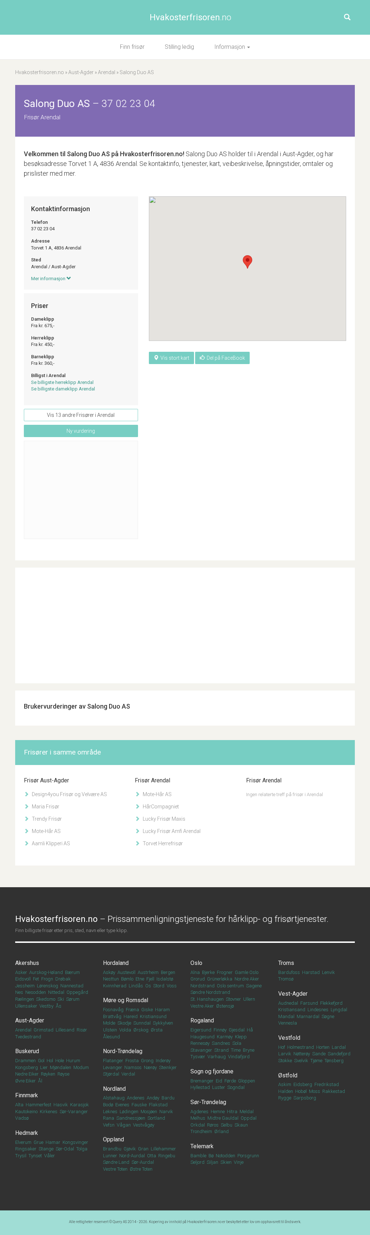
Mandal (286, 1016)
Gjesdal (237, 1030)
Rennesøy (200, 1043)
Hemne (218, 1111)
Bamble (198, 1155)
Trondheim (201, 1131)
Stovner (233, 999)
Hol (50, 1060)
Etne (139, 979)
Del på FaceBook (226, 358)
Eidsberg (302, 1084)
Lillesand (65, 1030)
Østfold (287, 1075)
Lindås (136, 985)
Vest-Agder (292, 993)
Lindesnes (317, 1009)
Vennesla (287, 1023)
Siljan (212, 1162)
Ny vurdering (80, 431)
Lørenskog (47, 985)
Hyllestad (200, 1087)
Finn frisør (132, 46)
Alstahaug (114, 1098)
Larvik (284, 1053)
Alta (19, 1104)
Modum (81, 1067)
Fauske (139, 1104)
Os (148, 985)
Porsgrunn (248, 1155)
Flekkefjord (331, 1003)
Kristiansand (291, 1009)
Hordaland (116, 963)
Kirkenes (48, 1111)
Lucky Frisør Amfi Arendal (171, 831)
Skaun (241, 1125)
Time (236, 1050)
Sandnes (221, 1043)
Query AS (120, 1222)
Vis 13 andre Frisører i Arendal (81, 415)
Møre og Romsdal (125, 1000)
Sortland (156, 1118)
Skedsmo (45, 999)
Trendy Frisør (46, 819)
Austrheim (148, 972)
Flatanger (113, 1060)
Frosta (132, 1060)
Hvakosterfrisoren (190, 17)
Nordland (114, 1088)
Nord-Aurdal (132, 1155)
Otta (151, 1155)
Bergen (168, 972)
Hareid (131, 1016)
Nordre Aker (247, 979)
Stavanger (201, 1050)
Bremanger (202, 1081)
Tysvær (197, 1056)
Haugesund (202, 1036)
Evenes (122, 1104)
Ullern (249, 999)
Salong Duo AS (88, 154)
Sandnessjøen (130, 1118)
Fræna (132, 1009)
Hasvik (60, 1104)
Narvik (166, 1111)
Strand (221, 1050)
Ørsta (157, 1030)
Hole (59, 1060)
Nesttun (111, 979)
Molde (109, 1023)
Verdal (128, 1074)
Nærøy (150, 1067)
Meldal (247, 1111)
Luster (218, 1087)
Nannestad (71, 985)
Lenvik (328, 972)
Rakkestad (333, 1091)
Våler (49, 1155)
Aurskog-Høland (46, 972)
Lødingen (129, 1111)
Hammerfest (38, 1104)
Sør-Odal (65, 1148)
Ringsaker (25, 1148)
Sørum (72, 999)
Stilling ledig (179, 46)
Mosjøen (149, 1111)
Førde (230, 1081)
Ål (40, 1081)
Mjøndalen (60, 1067)
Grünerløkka (219, 979)
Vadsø (22, 1118)
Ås (58, 1006)
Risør (82, 1030)
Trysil (20, 1155)
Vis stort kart (174, 358)
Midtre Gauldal (222, 1118)
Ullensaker (26, 1006)
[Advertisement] (81, 490)
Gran (143, 1148)
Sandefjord (339, 1053)
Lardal (339, 1047)
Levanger (112, 1067)
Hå (250, 1030)
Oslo (196, 963)
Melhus (197, 1118)
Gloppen (246, 1081)
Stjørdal (111, 1074)
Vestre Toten (115, 1169)
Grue (38, 1142)
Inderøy (163, 1060)
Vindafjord (239, 1056)
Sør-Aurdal (143, 1162)
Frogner (225, 972)
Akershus (27, 963)
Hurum (73, 1060)
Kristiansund (153, 1016)
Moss (314, 1091)
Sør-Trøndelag (208, 1102)
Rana (108, 1118)
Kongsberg (26, 1067)
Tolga (81, 1148)
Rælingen (24, 999)
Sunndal (142, 1023)
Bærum (72, 972)
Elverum (23, 1142)
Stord (158, 985)
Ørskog (141, 1030)
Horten (323, 1047)
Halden (285, 1091)
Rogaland (202, 1020)
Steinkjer (168, 1067)
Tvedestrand (28, 1036)
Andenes (136, 1098)
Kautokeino (26, 1111)
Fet (36, 979)
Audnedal (288, 1003)
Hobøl (301, 1091)
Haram (162, 1009)
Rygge (284, 1098)
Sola (236, 1043)
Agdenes (199, 1111)
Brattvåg (112, 1016)
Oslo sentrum (230, 985)
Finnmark (26, 1095)
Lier (44, 1067)
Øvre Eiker (25, 1081)
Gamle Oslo (246, 972)
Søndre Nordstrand (210, 992)
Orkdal (197, 1125)
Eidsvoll (23, 979)
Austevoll (126, 972)
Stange (46, 1148)
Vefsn (109, 1125)
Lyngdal (339, 1009)
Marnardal (308, 1016)
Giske (147, 1009)
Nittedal (56, 992)
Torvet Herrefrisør (162, 843)
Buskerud (27, 1051)
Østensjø (225, 1006)
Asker (21, 972)
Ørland (221, 1131)
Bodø (108, 1104)
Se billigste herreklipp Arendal (62, 382)
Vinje (239, 1162)
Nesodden (35, 992)
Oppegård (77, 992)
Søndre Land (116, 1162)
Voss (172, 985)
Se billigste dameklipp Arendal (63, 389)
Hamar (53, 1142)
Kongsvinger (75, 1142)
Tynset (35, 1155)
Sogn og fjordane (211, 1071)
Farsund (309, 1003)
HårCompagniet (160, 806)
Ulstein (110, 1030)
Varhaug (216, 1056)
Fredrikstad (326, 1084)
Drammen (25, 1060)
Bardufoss (289, 972)
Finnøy (220, 1030)
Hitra (232, 1111)
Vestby (46, 1006)
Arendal (106, 72)
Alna (195, 972)
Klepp (241, 1036)
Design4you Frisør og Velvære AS (69, 794)
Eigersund (200, 1030)
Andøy (153, 1098)
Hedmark (26, 1132)
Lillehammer (163, 1148)
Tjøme (316, 1060)
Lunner (110, 1155)
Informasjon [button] (230, 46)
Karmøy (225, 1036)
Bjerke (208, 972)
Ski (60, 999)
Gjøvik (130, 1148)
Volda (125, 1030)
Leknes (110, 1111)
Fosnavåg (113, 1009)
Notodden (225, 1155)
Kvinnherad (114, 985)
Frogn (47, 979)
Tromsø (285, 979)
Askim (284, 1084)
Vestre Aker (202, 1006)
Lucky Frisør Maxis (163, 819)
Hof (281, 1047)
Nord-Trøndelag (122, 1051)
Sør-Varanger (74, 1111)
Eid (219, 1081)
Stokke (285, 1060)
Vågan (124, 1125)
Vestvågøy (143, 1125)
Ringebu (166, 1155)
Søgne (328, 1016)
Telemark (202, 1146)
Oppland (113, 1139)
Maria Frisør (45, 806)
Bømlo (127, 979)
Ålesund (111, 1036)
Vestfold (289, 1037)
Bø (211, 1155)
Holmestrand (300, 1047)
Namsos (133, 1067)
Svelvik (301, 1060)
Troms (286, 963)
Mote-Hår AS (46, 831)
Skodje (124, 1023)
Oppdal (249, 1118)
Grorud (197, 979)
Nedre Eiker (27, 1074)
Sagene (254, 985)
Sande (319, 1053)
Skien (226, 1162)
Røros (213, 1125)
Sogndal (236, 1087)
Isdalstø (164, 979)
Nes (19, 992)
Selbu (226, 1125)
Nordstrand (202, 985)
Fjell (150, 979)
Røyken (48, 1074)
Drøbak (63, 979)
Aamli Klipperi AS (50, 843)
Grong (147, 1060)
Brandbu (112, 1148)
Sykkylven (163, 1023)
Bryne (248, 1050)
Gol (41, 1060)
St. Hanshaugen (207, 999)
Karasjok (79, 1104)
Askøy (109, 972)
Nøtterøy (301, 1053)
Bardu (168, 1098)
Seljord (197, 1162)
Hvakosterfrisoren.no (39, 72)
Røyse (63, 1074)
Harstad (311, 972)
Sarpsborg (304, 1098)
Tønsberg (334, 1060)
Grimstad (43, 1030)
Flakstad (158, 1104)
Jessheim (25, 985)
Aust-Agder (81, 72)
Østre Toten (141, 1169)
